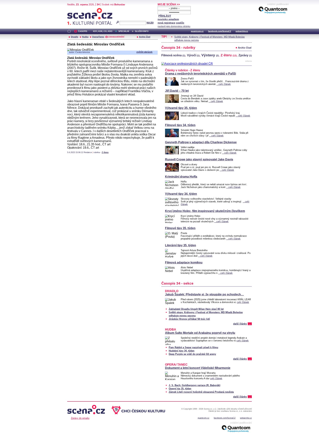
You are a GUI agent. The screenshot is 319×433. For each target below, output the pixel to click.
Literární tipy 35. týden (180, 245)
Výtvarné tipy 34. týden (181, 193)
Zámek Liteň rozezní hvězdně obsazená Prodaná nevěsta (201, 392)
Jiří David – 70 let (177, 90)
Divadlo (74, 37)
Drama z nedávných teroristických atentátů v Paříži (200, 73)
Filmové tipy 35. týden (180, 228)
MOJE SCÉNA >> (169, 4)
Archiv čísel (144, 37)
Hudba (85, 37)
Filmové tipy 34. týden (180, 125)
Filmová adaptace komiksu (184, 262)
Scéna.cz (73, 9)
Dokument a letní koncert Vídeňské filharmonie (197, 367)
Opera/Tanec (98, 37)
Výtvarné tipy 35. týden (181, 107)
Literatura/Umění (116, 37)
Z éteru (105, 152)
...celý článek (223, 84)
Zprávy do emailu (80, 418)
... (250, 323)
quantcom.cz (197, 31)
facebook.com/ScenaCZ (219, 31)
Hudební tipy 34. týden (181, 350)
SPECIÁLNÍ (123, 31)
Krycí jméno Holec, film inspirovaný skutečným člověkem (205, 211)
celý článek (243, 302)
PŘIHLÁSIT (164, 16)
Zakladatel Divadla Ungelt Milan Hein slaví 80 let (196, 309)
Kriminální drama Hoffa (181, 176)
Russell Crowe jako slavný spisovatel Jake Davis (199, 159)
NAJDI (150, 22)
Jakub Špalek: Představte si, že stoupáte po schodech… (204, 294)
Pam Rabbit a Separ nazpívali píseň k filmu (193, 347)
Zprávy (245, 55)
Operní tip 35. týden (180, 388)
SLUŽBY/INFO (142, 31)
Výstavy (210, 55)
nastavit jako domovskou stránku (174, 26)
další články (240, 323)
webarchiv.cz (242, 31)
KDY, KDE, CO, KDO (102, 31)
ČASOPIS (82, 31)
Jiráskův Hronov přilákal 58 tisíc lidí (189, 319)
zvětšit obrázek (144, 52)
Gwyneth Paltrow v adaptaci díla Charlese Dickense (201, 142)
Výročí (193, 55)
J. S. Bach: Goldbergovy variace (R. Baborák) (194, 385)
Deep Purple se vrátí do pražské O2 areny (192, 354)
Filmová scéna (173, 55)
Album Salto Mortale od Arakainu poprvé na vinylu (200, 332)
